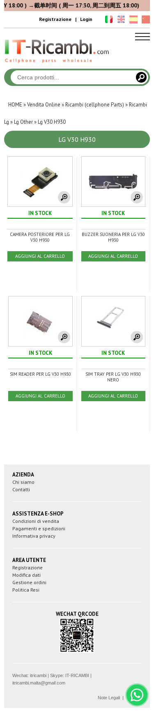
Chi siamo (23, 482)
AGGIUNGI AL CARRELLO (40, 256)
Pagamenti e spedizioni (38, 528)
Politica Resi (25, 590)
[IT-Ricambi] (57, 65)
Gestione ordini (29, 582)
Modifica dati (26, 575)
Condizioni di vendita (35, 521)
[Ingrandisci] (64, 197)
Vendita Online (43, 104)
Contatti (21, 489)
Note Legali (109, 697)
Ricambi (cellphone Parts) (94, 104)
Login (86, 19)
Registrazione (55, 19)
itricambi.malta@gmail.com (38, 682)
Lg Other (23, 121)
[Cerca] (141, 77)
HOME (15, 104)
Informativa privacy (33, 536)
